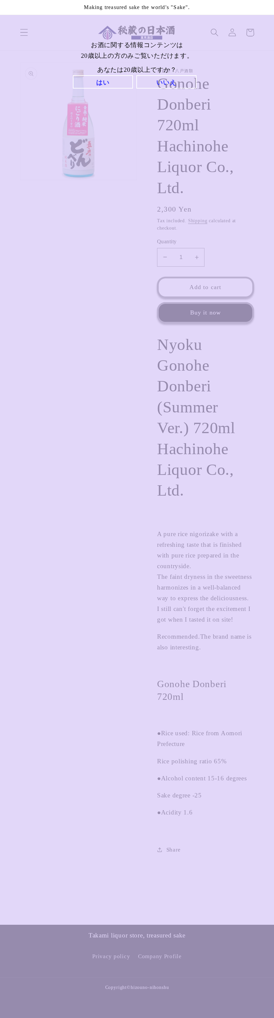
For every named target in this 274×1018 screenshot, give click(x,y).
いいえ (166, 82)
